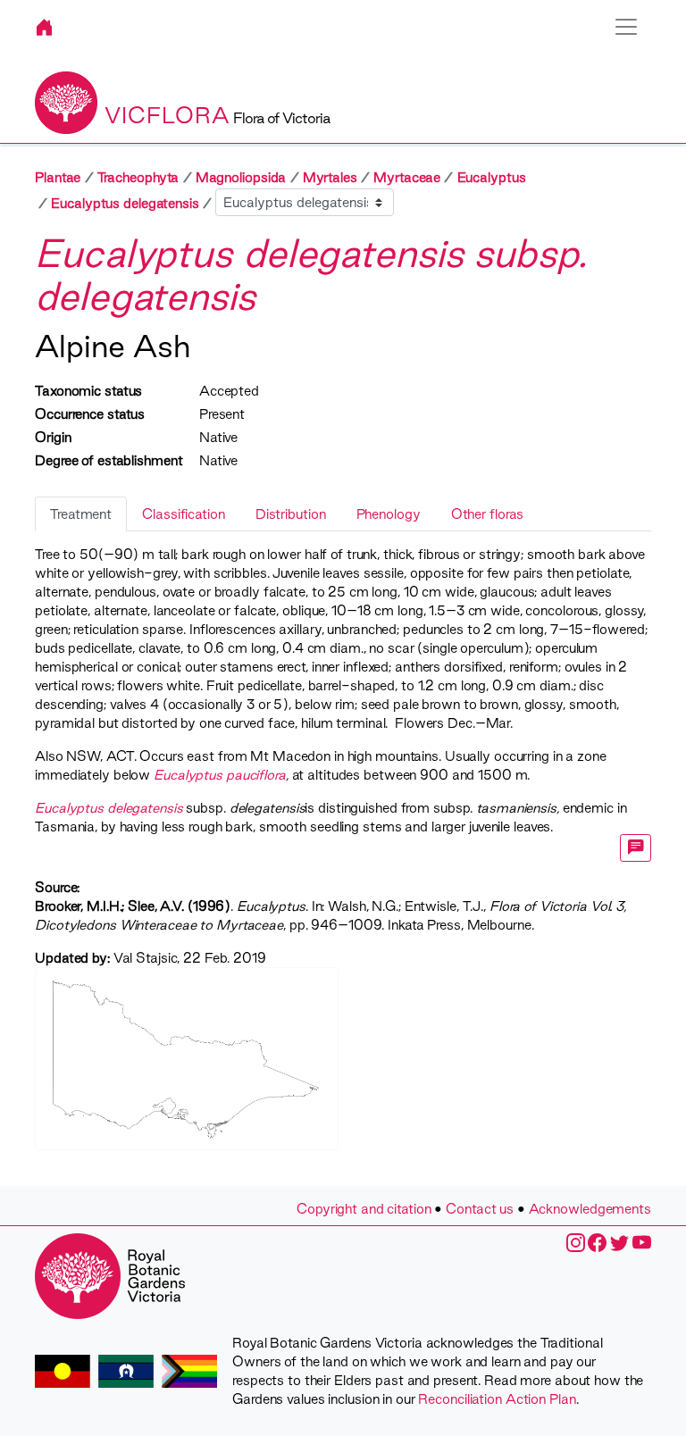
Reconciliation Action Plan (496, 1399)
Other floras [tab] (487, 514)
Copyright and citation (364, 1208)
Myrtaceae (406, 177)
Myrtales (330, 177)
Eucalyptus (491, 177)
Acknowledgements (590, 1208)
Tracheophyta (138, 177)
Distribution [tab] (290, 514)
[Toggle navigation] (626, 27)
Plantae (57, 177)
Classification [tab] (183, 514)
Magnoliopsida (241, 177)
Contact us (480, 1208)
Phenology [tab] (388, 514)
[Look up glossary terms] (636, 848)
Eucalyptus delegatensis (125, 203)
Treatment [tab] (81, 514)
